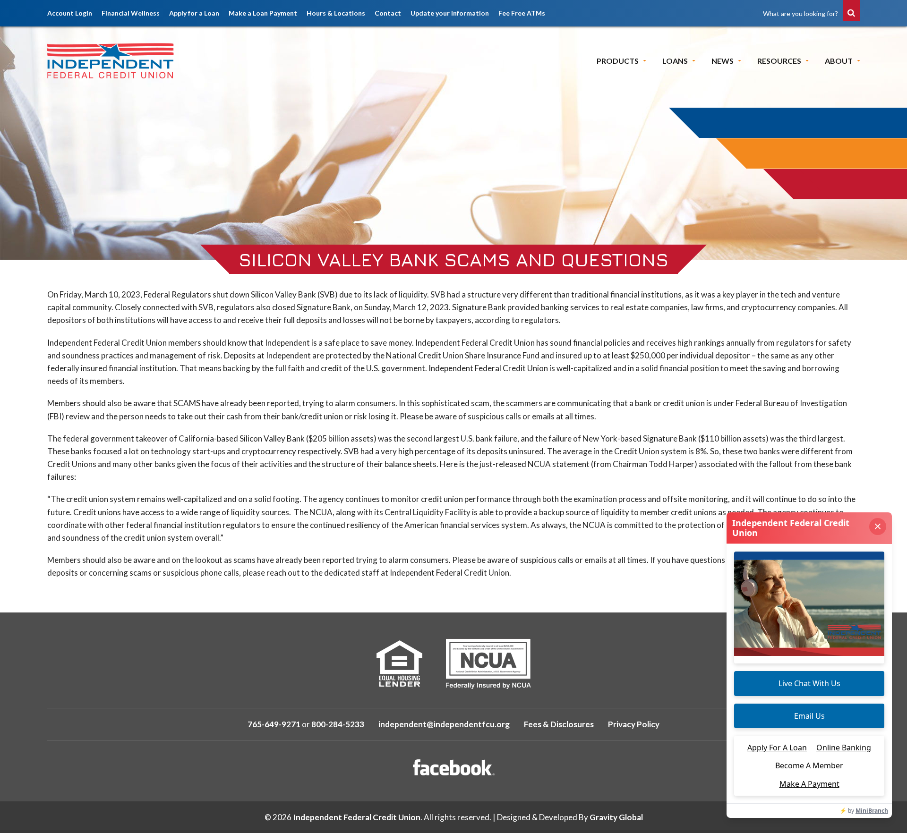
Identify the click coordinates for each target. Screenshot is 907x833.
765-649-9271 (274, 724)
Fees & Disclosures (559, 724)
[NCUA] (488, 663)
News (722, 60)
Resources (779, 60)
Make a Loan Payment (263, 13)
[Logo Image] (110, 60)
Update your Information (450, 13)
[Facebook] (454, 767)
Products (618, 60)
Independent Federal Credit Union (356, 817)
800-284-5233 (337, 724)
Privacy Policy (633, 724)
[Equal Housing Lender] (399, 663)
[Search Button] (851, 10)
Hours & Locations (336, 13)
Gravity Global (616, 817)
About (839, 60)
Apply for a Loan (194, 13)
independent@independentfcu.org (444, 724)
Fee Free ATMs (521, 13)
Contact (388, 13)
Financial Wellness (131, 13)
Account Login (69, 13)
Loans (675, 60)
